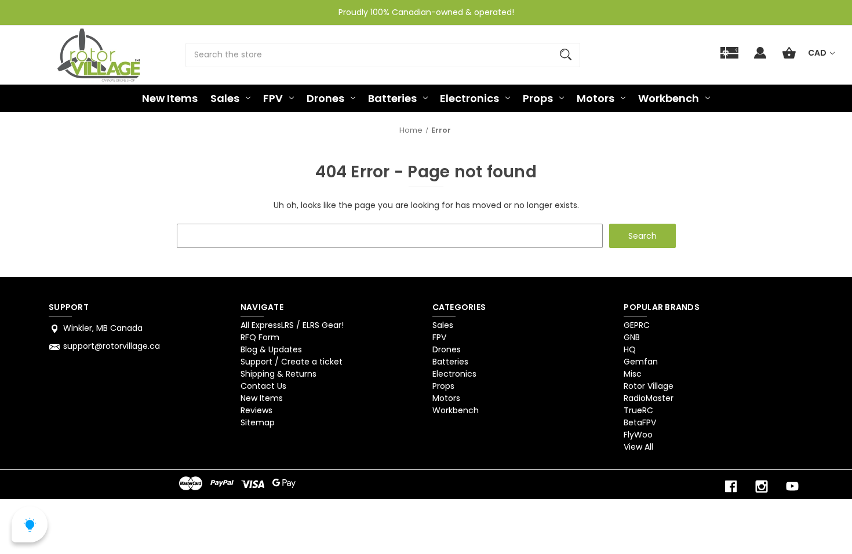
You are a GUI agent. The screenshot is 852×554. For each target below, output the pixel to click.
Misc (633, 374)
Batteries (392, 98)
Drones (325, 98)
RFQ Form (260, 337)
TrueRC (638, 410)
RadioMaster (648, 398)
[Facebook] (731, 486)
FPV (273, 98)
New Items (170, 98)
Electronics (469, 98)
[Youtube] (792, 486)
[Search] (565, 55)
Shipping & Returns (278, 374)
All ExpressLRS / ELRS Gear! (292, 325)
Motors (595, 98)
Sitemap (258, 422)
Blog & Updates (271, 349)
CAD (818, 53)
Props (538, 98)
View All (638, 447)
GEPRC (637, 325)
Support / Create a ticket (292, 361)
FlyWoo (638, 434)
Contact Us (263, 386)
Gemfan (641, 361)
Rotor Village (648, 386)
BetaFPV (640, 422)
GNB (632, 337)
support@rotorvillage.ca (111, 346)
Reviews (256, 410)
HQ (630, 349)
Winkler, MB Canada (103, 328)
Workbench (668, 98)
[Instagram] (761, 486)
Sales (224, 98)
